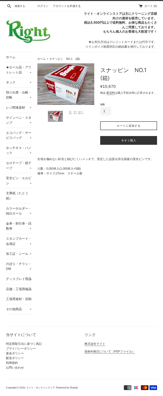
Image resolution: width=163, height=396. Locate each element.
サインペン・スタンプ (18, 120)
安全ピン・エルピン (18, 180)
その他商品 (18, 309)
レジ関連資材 (18, 107)
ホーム (11, 57)
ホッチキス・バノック (18, 150)
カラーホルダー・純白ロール (18, 211)
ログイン (43, 6)
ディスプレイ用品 (18, 279)
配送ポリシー (15, 358)
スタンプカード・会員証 (18, 241)
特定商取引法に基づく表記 (24, 343)
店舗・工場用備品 (18, 289)
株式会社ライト (94, 343)
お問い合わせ (15, 367)
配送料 (111, 92)
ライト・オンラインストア (40, 387)
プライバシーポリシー (21, 348)
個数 (102, 104)
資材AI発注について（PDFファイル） (109, 351)
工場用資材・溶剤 (18, 299)
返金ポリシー (15, 353)
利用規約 (12, 362)
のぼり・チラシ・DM (18, 266)
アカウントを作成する (67, 6)
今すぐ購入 (128, 140)
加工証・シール (18, 253)
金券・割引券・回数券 (18, 226)
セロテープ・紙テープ (18, 165)
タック (18, 82)
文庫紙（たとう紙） (17, 195)
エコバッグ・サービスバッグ (18, 135)
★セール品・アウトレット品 (18, 70)
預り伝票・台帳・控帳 (18, 95)
